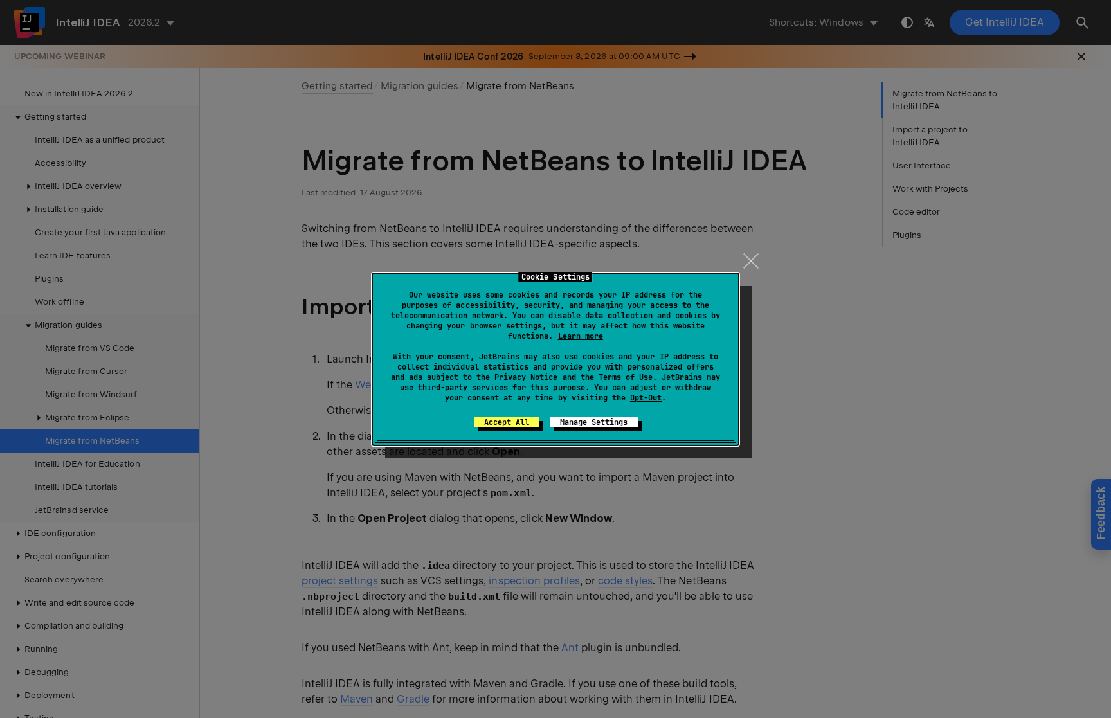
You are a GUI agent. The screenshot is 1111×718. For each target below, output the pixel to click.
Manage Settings (594, 422)
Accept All (506, 422)
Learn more (580, 336)
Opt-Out (646, 398)
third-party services (463, 387)
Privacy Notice (525, 377)
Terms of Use (626, 377)
